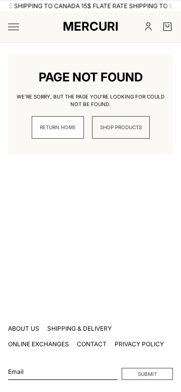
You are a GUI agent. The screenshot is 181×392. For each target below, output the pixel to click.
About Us (23, 328)
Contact (92, 344)
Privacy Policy (139, 344)
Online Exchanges (38, 344)
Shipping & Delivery (79, 328)
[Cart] (167, 26)
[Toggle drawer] (13, 27)
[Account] (148, 26)
